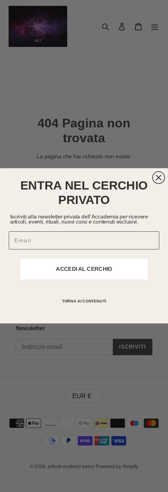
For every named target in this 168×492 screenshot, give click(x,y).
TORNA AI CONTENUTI (84, 301)
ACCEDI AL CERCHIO (84, 269)
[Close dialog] (158, 178)
